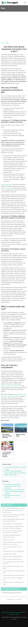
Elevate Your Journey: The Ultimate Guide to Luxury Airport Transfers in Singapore (15, 491)
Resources (12, 614)
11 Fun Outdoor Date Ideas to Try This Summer (6, 454)
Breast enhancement (6, 184)
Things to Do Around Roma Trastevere (12, 559)
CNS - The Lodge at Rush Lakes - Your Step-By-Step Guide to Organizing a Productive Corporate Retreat (14, 510)
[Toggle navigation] (25, 2)
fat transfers (7, 188)
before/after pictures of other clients (11, 386)
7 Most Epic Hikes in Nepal (9, 554)
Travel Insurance (13, 612)
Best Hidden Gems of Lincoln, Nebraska (7, 436)
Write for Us (22, 612)
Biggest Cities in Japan (11, 474)
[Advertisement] (14, 26)
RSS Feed (19, 599)
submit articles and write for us (14, 592)
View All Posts (10, 599)
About (17, 614)
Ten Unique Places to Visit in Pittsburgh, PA (13, 551)
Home (2, 43)
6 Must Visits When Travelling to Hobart (12, 556)
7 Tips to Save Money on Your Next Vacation (14, 575)
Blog (7, 43)
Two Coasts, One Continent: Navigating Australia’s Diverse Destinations (13, 486)
